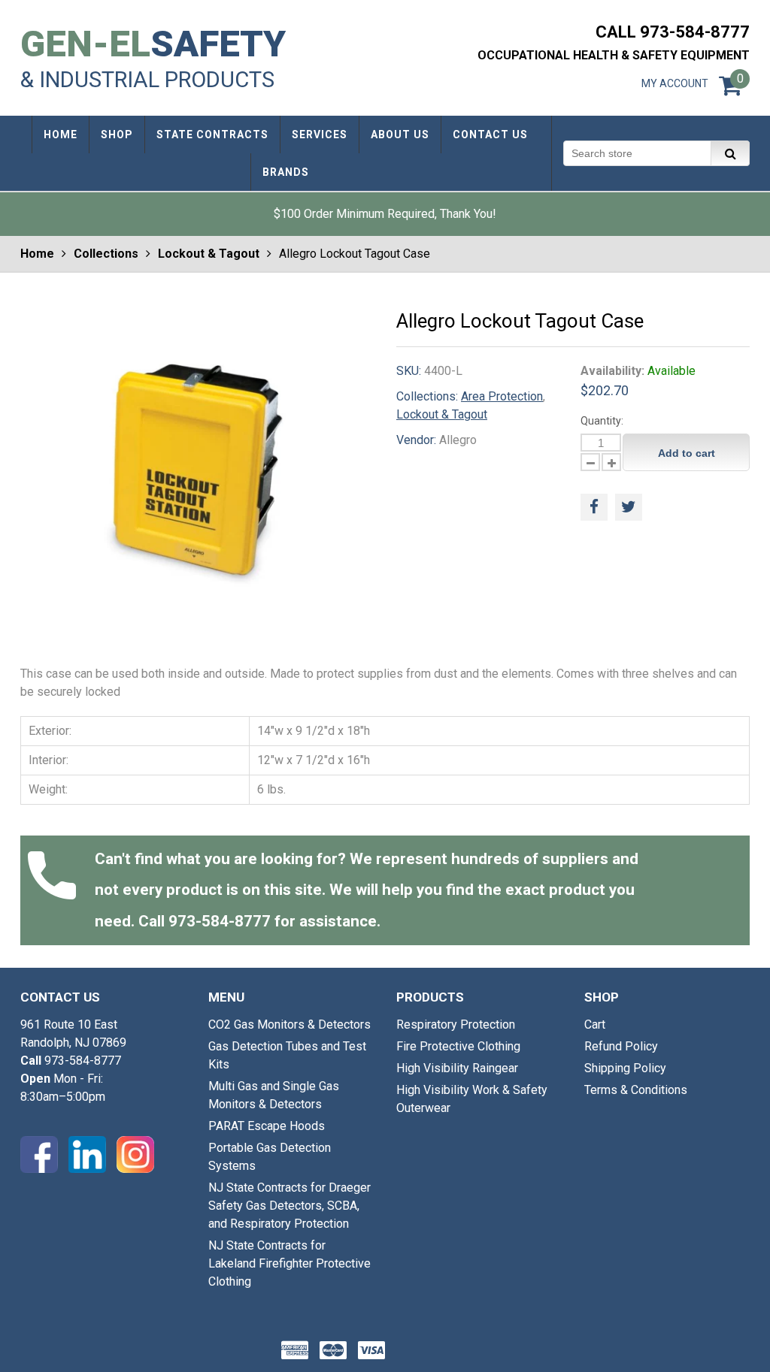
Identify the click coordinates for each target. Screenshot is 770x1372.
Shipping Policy (625, 1068)
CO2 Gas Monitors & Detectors (289, 1024)
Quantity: (602, 421)
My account (674, 83)
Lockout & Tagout (208, 253)
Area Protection (502, 396)
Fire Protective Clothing (458, 1046)
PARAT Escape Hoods (266, 1126)
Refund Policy (621, 1046)
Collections (106, 253)
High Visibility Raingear (457, 1068)
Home (37, 253)
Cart (594, 1024)
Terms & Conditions (635, 1090)
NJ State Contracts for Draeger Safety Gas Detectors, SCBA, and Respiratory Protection (289, 1205)
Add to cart (686, 453)
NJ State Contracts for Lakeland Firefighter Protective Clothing (289, 1263)
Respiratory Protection (455, 1024)
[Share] (594, 507)
